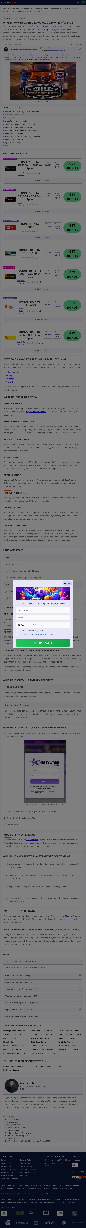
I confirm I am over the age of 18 (31, 631)
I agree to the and (36, 635)
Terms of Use (34, 635)
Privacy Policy (48, 635)
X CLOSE (67, 583)
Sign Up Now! (43, 643)
